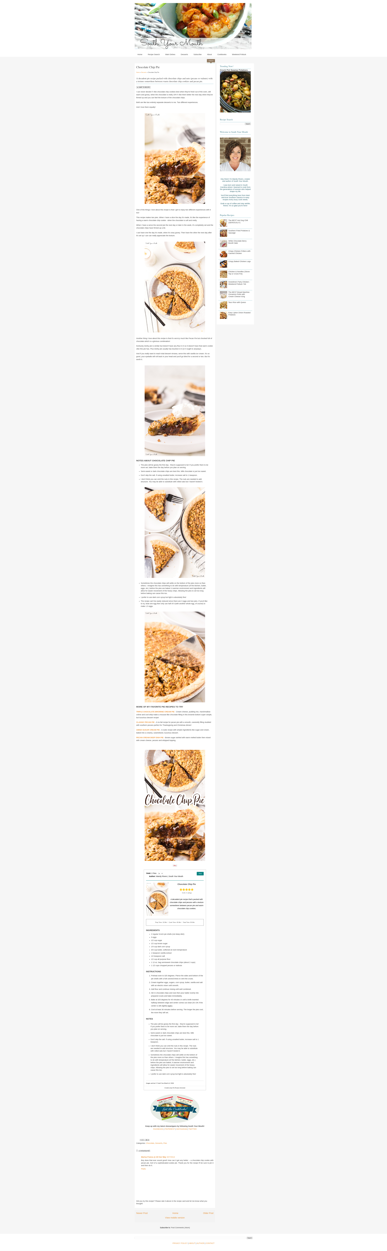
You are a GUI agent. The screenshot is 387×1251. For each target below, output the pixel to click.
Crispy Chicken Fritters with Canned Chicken (239, 252)
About (209, 54)
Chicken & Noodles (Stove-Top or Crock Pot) (239, 273)
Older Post (208, 1213)
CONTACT (210, 1243)
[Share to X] (145, 1140)
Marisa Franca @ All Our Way (153, 1157)
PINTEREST (170, 1129)
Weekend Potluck (239, 54)
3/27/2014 (171, 1157)
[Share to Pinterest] (148, 1140)
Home (139, 54)
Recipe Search (154, 54)
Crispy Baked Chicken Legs (239, 261)
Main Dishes (170, 54)
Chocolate (150, 1143)
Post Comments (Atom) (180, 1228)
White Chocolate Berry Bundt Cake (237, 242)
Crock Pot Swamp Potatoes (234, 70)
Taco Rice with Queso (237, 302)
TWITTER (193, 1129)
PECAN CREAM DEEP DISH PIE (149, 738)
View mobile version (175, 1217)
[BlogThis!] (143, 1140)
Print (200, 873)
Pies (165, 1143)
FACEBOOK (158, 1129)
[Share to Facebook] (147, 1140)
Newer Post (142, 1213)
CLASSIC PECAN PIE (145, 722)
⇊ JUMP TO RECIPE (143, 87)
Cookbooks (221, 54)
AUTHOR (200, 1243)
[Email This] (141, 1140)
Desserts (184, 54)
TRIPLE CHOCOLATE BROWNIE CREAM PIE (155, 712)
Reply (143, 1169)
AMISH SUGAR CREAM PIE (148, 730)
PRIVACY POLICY (180, 1243)
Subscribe (198, 54)
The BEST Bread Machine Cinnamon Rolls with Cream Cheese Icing (238, 294)
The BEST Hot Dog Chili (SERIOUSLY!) (238, 221)
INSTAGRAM (181, 1129)
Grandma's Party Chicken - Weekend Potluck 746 (239, 283)
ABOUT (192, 1243)
